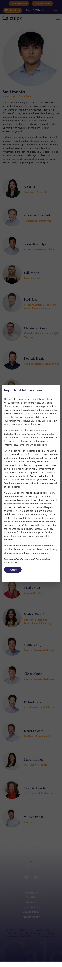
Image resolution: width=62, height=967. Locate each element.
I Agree (13, 569)
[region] (31, 964)
